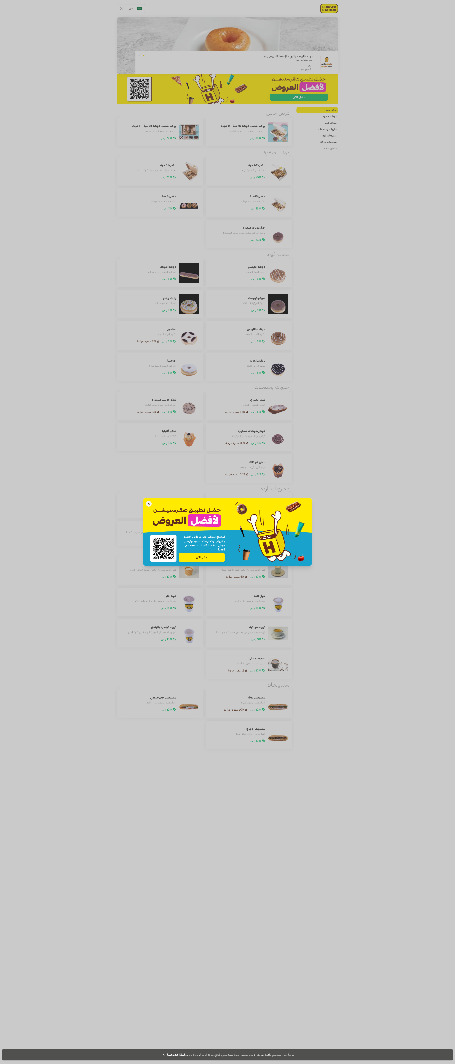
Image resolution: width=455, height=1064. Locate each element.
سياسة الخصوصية (177, 1054)
